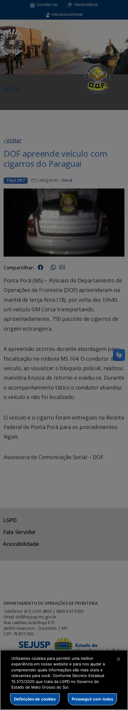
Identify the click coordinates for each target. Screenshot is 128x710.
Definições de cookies (35, 699)
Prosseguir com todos (92, 699)
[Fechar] (118, 659)
